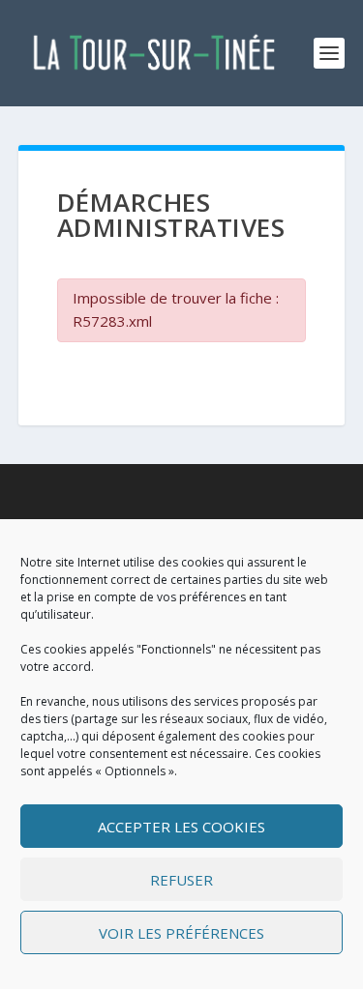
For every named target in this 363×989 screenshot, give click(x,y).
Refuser (181, 879)
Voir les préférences (181, 933)
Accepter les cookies (181, 826)
